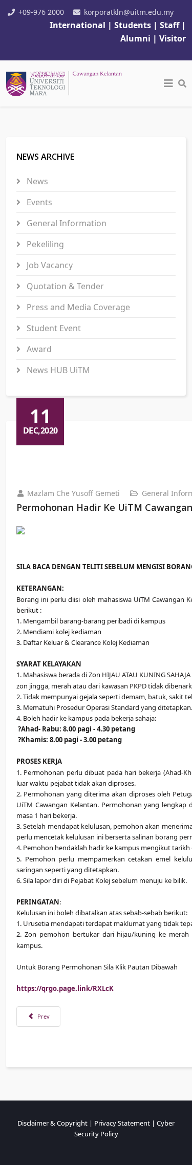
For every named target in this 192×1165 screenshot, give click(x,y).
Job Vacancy (49, 265)
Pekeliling (44, 244)
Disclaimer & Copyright (52, 1123)
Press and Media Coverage (77, 307)
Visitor (172, 38)
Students (133, 25)
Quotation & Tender (64, 286)
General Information (65, 223)
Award (38, 349)
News (36, 181)
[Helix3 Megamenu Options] (168, 83)
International (77, 25)
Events (38, 202)
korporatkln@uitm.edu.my (129, 12)
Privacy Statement (122, 1123)
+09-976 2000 (41, 12)
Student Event (53, 328)
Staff (170, 25)
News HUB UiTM (57, 370)
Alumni (135, 38)
